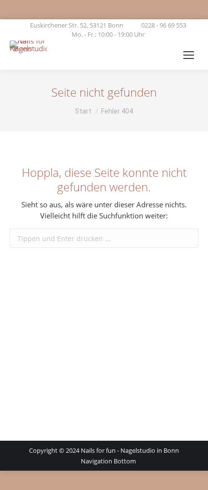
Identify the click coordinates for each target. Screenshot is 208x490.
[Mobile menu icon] (188, 55)
